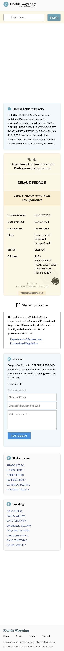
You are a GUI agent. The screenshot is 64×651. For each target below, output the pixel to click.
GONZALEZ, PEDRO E (18, 489)
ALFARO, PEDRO (15, 465)
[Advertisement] (32, 66)
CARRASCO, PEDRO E (18, 484)
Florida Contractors (44, 646)
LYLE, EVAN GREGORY (18, 530)
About (32, 636)
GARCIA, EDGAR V (16, 520)
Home (6, 636)
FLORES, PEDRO (15, 470)
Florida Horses (27, 646)
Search (54, 17)
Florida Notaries (10, 646)
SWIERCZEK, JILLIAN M (19, 525)
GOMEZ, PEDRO (15, 475)
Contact (46, 636)
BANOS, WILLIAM (16, 516)
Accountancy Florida (29, 642)
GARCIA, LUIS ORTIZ (18, 535)
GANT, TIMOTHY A (17, 540)
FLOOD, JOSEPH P (16, 545)
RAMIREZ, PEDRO (16, 479)
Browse (19, 636)
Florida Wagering (23, 4)
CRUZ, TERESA (14, 511)
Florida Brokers (48, 642)
